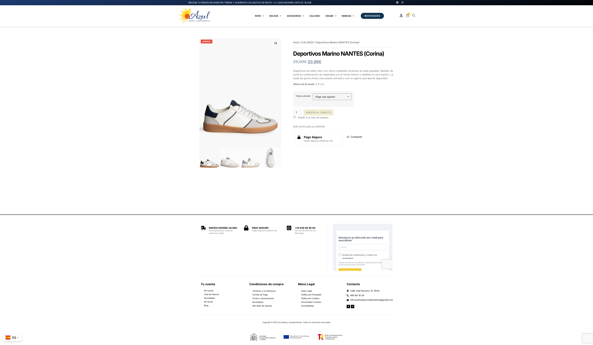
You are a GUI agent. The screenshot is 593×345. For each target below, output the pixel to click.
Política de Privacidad (311, 294)
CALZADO (308, 42)
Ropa (258, 16)
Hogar (329, 16)
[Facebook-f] (348, 306)
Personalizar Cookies (311, 302)
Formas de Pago (260, 294)
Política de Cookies (310, 298)
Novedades (257, 302)
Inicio (296, 42)
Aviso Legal (306, 291)
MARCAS (346, 16)
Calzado (314, 16)
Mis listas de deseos (262, 306)
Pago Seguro (313, 137)
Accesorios (294, 16)
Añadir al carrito (318, 112)
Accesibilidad (307, 306)
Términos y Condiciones (264, 291)
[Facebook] (397, 2)
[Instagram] (402, 2)
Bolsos (273, 16)
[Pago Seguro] (299, 137)
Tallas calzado (303, 96)
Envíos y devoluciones (263, 298)
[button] (276, 43)
